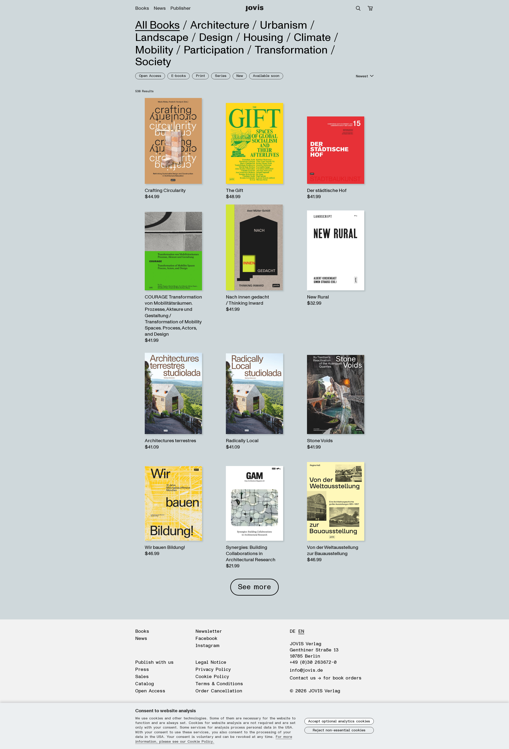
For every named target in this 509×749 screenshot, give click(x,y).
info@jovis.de (306, 670)
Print (200, 76)
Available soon (266, 76)
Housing (263, 37)
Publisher (180, 8)
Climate (312, 37)
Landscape (161, 37)
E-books (178, 76)
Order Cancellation (218, 691)
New (239, 76)
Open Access (150, 76)
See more (254, 587)
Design (216, 37)
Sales (142, 676)
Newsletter (208, 631)
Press (142, 669)
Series (220, 76)
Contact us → (305, 678)
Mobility (154, 50)
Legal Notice (210, 662)
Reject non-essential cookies (339, 730)
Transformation (291, 50)
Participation (214, 50)
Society (153, 61)
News (160, 8)
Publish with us (154, 662)
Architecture (219, 25)
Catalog (144, 683)
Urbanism (283, 25)
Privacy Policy (213, 669)
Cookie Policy (212, 676)
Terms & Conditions (219, 683)
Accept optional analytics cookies (339, 721)
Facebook (206, 638)
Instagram (207, 645)
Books (142, 8)
